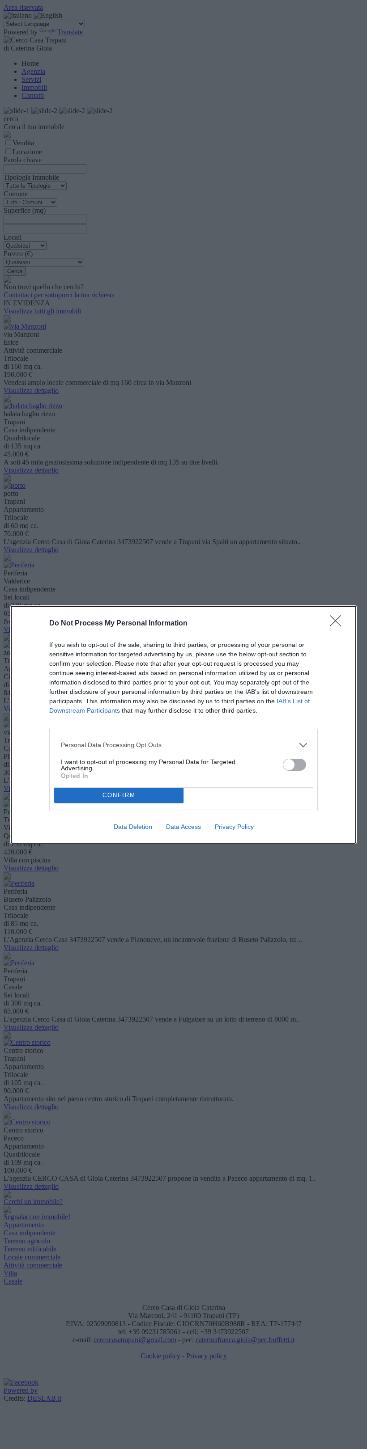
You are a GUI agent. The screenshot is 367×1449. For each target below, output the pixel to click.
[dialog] (183, 724)
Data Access (183, 826)
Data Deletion (133, 826)
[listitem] (183, 745)
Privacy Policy (234, 826)
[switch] (294, 765)
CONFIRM (119, 795)
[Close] (338, 623)
